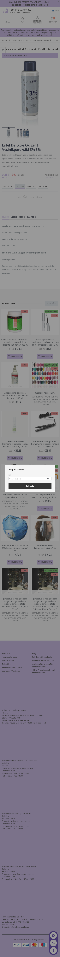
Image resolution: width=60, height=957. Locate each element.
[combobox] (30, 478)
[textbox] (29, 479)
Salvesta (30, 486)
